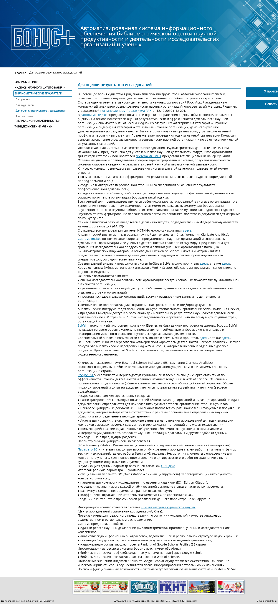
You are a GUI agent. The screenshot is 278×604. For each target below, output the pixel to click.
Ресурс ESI (86, 375)
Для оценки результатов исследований (41, 110)
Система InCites (89, 239)
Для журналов (25, 105)
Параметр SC (87, 449)
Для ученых (23, 99)
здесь (187, 230)
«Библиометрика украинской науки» (168, 507)
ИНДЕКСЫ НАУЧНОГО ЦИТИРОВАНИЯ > (40, 87)
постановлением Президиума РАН (126, 110)
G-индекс (168, 466)
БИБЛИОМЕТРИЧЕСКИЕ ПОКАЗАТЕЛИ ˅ (39, 93)
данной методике (94, 115)
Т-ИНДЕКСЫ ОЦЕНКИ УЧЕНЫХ (33, 126)
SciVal (82, 325)
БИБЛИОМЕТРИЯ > (26, 82)
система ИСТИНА (148, 156)
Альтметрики (24, 116)
